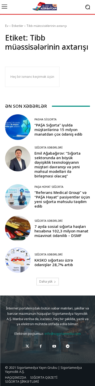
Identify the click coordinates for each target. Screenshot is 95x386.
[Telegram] (68, 346)
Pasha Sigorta (45, 119)
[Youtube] (54, 346)
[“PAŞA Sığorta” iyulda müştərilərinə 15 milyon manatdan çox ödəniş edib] (18, 127)
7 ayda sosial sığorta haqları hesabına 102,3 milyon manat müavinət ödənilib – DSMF (61, 231)
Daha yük (45, 281)
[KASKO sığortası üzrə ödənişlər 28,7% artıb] (18, 260)
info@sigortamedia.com (63, 333)
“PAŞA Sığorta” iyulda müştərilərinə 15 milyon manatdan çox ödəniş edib (58, 129)
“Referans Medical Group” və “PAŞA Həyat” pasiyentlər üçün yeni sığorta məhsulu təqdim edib (62, 199)
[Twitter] (27, 346)
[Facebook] (41, 346)
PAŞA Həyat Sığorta (48, 186)
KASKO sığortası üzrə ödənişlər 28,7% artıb (53, 262)
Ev (6, 26)
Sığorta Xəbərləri (48, 147)
